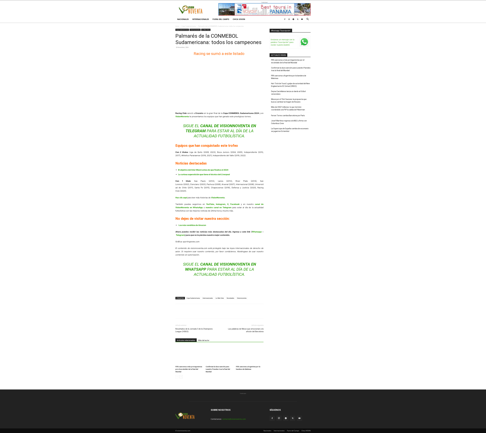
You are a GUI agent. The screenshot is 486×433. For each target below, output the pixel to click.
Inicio (177, 26)
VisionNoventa (218, 197)
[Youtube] (302, 19)
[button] (308, 19)
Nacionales (183, 19)
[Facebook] (285, 19)
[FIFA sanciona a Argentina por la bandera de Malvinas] (250, 355)
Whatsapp (257, 232)
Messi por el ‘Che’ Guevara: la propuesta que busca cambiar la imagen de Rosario (289, 100)
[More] (207, 313)
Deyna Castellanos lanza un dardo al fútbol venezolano (288, 92)
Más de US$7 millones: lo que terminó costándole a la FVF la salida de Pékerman (288, 108)
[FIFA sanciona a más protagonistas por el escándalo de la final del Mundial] (189, 355)
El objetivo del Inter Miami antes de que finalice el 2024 (203, 170)
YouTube (210, 204)
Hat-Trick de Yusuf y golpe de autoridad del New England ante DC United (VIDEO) (290, 85)
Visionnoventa (241, 298)
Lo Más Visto (206, 30)
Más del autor (203, 340)
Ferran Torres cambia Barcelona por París (288, 116)
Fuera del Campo (220, 19)
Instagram (220, 204)
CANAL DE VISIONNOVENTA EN (228, 125)
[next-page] (181, 376)
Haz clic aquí (181, 197)
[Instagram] (289, 19)
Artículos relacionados (186, 340)
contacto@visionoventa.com (234, 419)
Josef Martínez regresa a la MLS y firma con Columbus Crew (289, 122)
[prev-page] (177, 376)
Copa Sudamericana (188, 26)
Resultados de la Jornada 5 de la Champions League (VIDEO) (194, 330)
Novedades (230, 298)
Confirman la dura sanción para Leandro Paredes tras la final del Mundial (218, 369)
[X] (298, 19)
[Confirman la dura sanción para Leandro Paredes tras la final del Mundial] (219, 355)
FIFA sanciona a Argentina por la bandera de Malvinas (288, 77)
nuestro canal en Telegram (219, 207)
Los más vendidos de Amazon (192, 225)
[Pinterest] (189, 313)
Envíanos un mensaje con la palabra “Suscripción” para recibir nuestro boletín (282, 42)
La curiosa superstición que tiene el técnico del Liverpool (204, 174)
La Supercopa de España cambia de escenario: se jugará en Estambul (290, 130)
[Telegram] (293, 19)
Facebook (235, 204)
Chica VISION (239, 19)
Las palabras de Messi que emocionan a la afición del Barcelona (246, 330)
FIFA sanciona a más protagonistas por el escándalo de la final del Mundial (188, 369)
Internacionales (200, 19)
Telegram (180, 235)
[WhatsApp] (195, 313)
